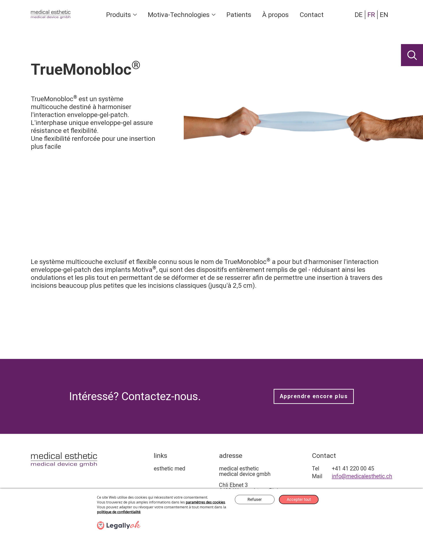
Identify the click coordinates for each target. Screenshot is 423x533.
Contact (312, 15)
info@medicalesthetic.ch (362, 476)
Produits (118, 14)
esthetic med (169, 468)
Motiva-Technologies (179, 14)
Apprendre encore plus (314, 396)
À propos (275, 15)
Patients (238, 15)
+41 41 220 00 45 (353, 468)
